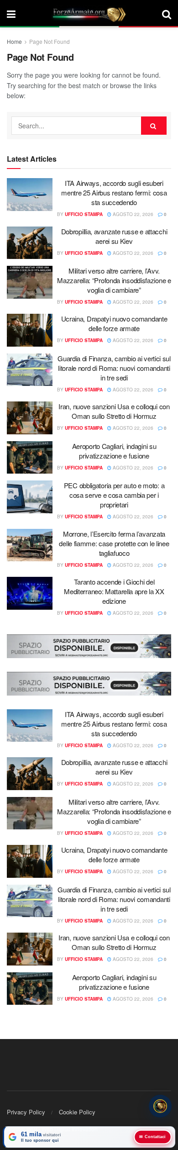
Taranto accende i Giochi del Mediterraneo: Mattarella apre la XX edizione (114, 591)
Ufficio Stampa (84, 214)
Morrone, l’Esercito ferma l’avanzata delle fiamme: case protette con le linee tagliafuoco (114, 543)
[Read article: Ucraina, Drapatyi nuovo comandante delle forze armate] (29, 330)
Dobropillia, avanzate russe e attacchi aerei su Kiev (114, 236)
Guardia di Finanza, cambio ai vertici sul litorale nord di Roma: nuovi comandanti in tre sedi (114, 367)
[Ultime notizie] (160, 1106)
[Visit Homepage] (89, 14)
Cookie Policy (77, 1112)
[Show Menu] (11, 13)
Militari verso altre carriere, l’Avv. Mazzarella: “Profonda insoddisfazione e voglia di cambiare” (114, 280)
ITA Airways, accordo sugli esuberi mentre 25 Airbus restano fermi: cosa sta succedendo (114, 192)
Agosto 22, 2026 (132, 214)
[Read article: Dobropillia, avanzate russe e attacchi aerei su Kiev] (29, 243)
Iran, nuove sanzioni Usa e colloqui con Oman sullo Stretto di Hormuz (113, 411)
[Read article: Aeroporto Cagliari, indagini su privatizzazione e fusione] (29, 457)
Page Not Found (49, 41)
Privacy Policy (26, 1112)
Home (14, 41)
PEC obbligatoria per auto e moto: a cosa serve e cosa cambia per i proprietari (114, 494)
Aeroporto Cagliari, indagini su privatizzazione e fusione (114, 450)
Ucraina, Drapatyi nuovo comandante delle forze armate (114, 323)
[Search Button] (166, 13)
